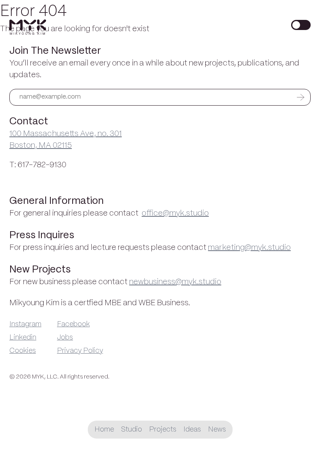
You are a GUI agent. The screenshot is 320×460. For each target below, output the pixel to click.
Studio (131, 429)
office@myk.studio (175, 213)
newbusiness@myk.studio (175, 282)
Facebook (73, 324)
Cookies (22, 350)
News (217, 429)
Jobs (65, 337)
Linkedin (22, 337)
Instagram (25, 324)
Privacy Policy (80, 350)
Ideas (192, 429)
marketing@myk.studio (249, 247)
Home (104, 429)
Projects (162, 429)
